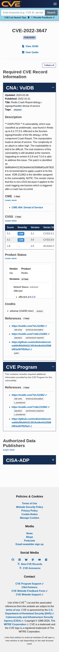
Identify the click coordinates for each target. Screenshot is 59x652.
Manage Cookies (29, 518)
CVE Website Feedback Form (28, 591)
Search (51, 12)
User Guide (31, 52)
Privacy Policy (29, 510)
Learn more (11, 200)
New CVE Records (31, 564)
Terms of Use (29, 503)
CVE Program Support (28, 583)
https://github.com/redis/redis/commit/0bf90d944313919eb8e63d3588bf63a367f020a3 (31, 346)
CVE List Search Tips (15, 17)
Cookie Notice (29, 514)
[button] (55, 4)
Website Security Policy (29, 507)
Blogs (29, 537)
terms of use (13, 610)
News (29, 533)
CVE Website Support (28, 594)
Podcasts (29, 540)
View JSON (31, 46)
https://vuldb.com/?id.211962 (28, 326)
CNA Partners (29, 587)
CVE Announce (31, 568)
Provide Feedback (43, 17)
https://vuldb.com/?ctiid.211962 (30, 334)
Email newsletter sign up (30, 544)
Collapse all (49, 65)
